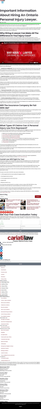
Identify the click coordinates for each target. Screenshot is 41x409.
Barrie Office (4, 290)
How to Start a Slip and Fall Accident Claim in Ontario (33, 204)
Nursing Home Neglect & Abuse (7, 346)
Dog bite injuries (5, 140)
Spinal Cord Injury (4, 341)
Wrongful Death (4, 334)
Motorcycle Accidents (5, 302)
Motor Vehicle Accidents (5, 296)
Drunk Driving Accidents (5, 314)
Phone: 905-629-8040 (7, 244)
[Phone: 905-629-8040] (1, 245)
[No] (39, 405)
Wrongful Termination (5, 319)
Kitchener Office (4, 288)
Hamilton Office (4, 284)
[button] (2, 2)
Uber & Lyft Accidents (5, 309)
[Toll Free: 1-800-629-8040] (1, 243)
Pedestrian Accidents (5, 305)
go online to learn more (5, 192)
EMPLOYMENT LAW (3, 317)
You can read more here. (22, 156)
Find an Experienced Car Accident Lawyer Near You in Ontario (33, 201)
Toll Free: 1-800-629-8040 (7, 242)
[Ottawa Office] (0, 286)
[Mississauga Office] (0, 282)
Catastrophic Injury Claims (6, 337)
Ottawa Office (4, 286)
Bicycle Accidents (4, 307)
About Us (3, 267)
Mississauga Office (5, 282)
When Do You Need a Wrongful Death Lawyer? (13, 200)
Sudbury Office (4, 292)
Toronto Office (4, 294)
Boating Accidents (4, 350)
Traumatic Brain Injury (5, 339)
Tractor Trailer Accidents (6, 300)
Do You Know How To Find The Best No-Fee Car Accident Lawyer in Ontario (33, 208)
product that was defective (13, 138)
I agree (20, 406)
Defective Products (5, 348)
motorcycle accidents (15, 135)
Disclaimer (3, 276)
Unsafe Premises (4, 352)
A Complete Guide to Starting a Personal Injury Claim (13, 207)
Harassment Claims (5, 324)
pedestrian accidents (16, 137)
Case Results (3, 269)
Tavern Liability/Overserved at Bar (7, 355)
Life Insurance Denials (5, 327)
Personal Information (2, 224)
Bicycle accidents (5, 135)
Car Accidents (4, 298)
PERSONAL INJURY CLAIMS (5, 328)
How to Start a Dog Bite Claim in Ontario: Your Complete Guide (13, 204)
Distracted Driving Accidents (6, 311)
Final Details (40, 224)
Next (21, 230)
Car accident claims (6, 134)
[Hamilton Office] (0, 284)
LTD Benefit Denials (4, 358)
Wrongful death (5, 142)
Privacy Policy (3, 279)
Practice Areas (4, 272)
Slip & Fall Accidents (5, 330)
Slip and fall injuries (6, 137)
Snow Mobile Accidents (5, 316)
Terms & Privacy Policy (16, 232)
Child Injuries (3, 343)
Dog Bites (3, 332)
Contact (2, 274)
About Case (21, 224)
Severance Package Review (6, 321)
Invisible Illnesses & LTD (5, 360)
